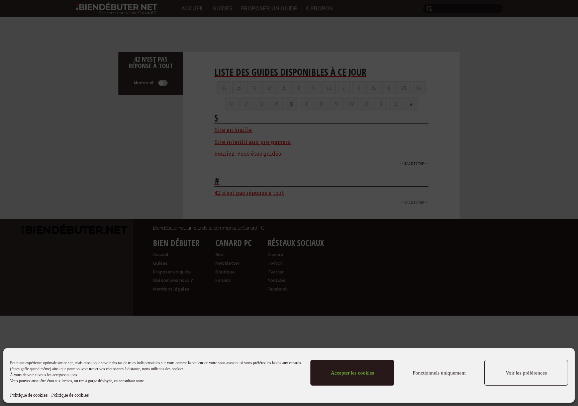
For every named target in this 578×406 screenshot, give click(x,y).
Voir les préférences (526, 373)
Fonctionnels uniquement (439, 373)
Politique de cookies (29, 395)
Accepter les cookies (352, 373)
